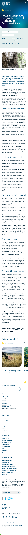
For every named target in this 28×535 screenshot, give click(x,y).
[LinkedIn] (12, 43)
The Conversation (21, 319)
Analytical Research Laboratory (9, 470)
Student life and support (7, 472)
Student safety (5, 474)
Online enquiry (5, 396)
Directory (4, 418)
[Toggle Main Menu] (25, 2)
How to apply (5, 420)
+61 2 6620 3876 (5, 406)
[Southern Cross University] (6, 4)
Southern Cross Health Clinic (8, 466)
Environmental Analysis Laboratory (9, 468)
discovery (11, 121)
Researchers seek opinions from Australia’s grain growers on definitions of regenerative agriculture (11, 371)
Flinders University (6, 314)
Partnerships (4, 450)
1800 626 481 (4, 400)
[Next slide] (24, 343)
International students (7, 440)
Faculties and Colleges (7, 460)
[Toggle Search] (22, 2)
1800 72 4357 (4, 403)
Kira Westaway (5, 311)
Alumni (3, 448)
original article (5, 322)
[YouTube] (16, 517)
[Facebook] (6, 43)
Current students (5, 444)
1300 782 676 (4, 410)
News (3, 422)
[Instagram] (6, 517)
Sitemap (4, 508)
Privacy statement (6, 507)
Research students (6, 446)
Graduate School (5, 462)
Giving (3, 426)
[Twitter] (9, 43)
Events (3, 424)
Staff (3, 452)
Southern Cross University (18, 316)
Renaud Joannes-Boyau (19, 314)
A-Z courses (4, 430)
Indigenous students (6, 442)
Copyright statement (6, 505)
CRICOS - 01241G (14, 525)
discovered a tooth (13, 92)
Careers (3, 428)
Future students (5, 438)
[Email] (19, 43)
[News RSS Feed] (15, 43)
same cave (13, 140)
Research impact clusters (7, 464)
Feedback (4, 504)
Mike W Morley (11, 313)
